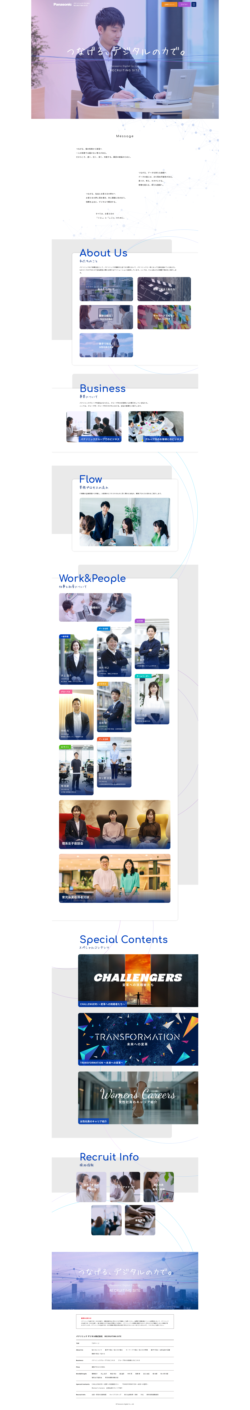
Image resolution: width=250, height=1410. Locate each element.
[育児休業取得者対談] (114, 901)
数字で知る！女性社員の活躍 (160, 1350)
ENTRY (184, 4)
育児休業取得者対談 (111, 1377)
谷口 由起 (146, 1374)
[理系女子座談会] (114, 847)
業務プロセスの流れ (98, 1367)
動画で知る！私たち (98, 1354)
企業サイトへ (170, 4)
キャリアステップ (115, 1395)
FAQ (142, 1395)
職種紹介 (95, 1374)
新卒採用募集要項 (152, 1395)
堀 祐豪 (155, 1374)
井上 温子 (104, 1374)
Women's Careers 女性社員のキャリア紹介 (107, 1388)
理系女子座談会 (97, 1377)
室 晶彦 (122, 1374)
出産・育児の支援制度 (99, 1395)
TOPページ (95, 1343)
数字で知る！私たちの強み (114, 1350)
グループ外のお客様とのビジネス (129, 1360)
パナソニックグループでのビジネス (103, 1360)
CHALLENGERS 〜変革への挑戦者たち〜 (105, 1384)
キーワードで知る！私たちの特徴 (137, 1350)
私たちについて (97, 1350)
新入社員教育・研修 (131, 1395)
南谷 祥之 (113, 1374)
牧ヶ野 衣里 (164, 1374)
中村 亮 (129, 1374)
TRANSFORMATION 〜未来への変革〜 (135, 1384)
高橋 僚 (137, 1374)
